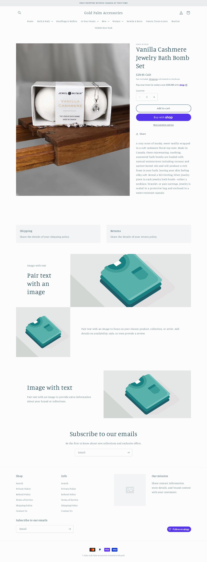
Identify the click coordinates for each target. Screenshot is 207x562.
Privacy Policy (23, 488)
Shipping (153, 79)
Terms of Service (24, 499)
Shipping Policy (24, 505)
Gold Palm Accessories (98, 555)
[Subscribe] (128, 452)
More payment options (163, 125)
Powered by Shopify (116, 555)
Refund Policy (23, 494)
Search (19, 483)
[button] (19, 12)
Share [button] (143, 134)
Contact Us (21, 510)
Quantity (140, 91)
